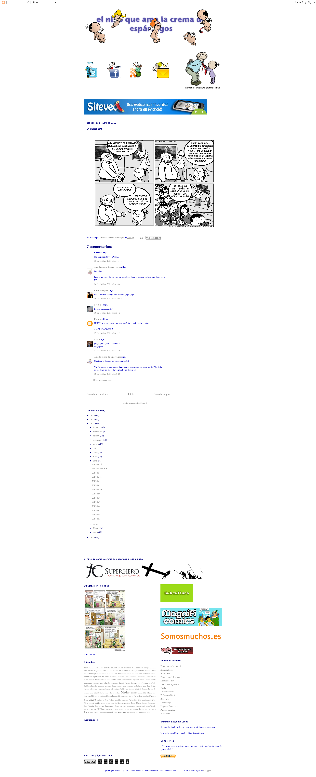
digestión (135, 679)
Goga (114, 686)
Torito (86, 712)
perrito (153, 700)
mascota (146, 692)
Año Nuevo (88, 670)
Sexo (96, 706)
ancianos (152, 668)
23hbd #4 (96, 514)
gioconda (101, 686)
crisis (108, 679)
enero (95, 532)
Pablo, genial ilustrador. (171, 677)
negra (115, 696)
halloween (142, 686)
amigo (146, 667)
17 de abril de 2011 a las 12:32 (108, 333)
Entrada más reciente (97, 394)
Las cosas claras (167, 691)
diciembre (97, 427)
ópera (86, 700)
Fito (153, 682)
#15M (86, 667)
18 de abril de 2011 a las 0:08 (107, 373)
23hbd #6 (96, 506)
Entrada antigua (162, 394)
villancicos (146, 712)
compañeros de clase (99, 676)
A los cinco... (166, 673)
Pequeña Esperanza (169, 706)
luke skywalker (114, 693)
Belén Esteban (122, 670)
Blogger (206, 770)
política (97, 703)
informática (115, 689)
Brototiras (164, 698)
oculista (146, 696)
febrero (96, 528)
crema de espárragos (97, 679)
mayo (95, 456)
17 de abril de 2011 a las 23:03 (108, 350)
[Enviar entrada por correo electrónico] (141, 237)
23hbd (107, 667)
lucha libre (104, 693)
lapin (91, 693)
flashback (87, 686)
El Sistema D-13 (167, 695)
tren (99, 712)
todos (154, 709)
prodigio (114, 703)
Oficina (152, 695)
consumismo (141, 677)
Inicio (131, 394)
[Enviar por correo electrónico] (147, 238)
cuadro (113, 679)
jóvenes (131, 689)
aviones (110, 671)
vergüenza (130, 712)
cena (136, 674)
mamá (140, 693)
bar (114, 671)
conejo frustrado (130, 677)
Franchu (98, 318)
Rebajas (121, 703)
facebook (114, 683)
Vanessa (122, 712)
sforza (101, 706)
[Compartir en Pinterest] (159, 238)
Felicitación (146, 683)
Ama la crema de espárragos (107, 266)
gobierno (108, 686)
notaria (123, 696)
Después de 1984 (168, 680)
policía (91, 703)
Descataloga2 (166, 702)
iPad (121, 689)
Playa (86, 703)
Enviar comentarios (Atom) (135, 402)
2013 (92, 415)
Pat (139, 699)
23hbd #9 (96, 493)
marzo (96, 523)
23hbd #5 (96, 510)
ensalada (96, 683)
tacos (148, 706)
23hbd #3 (96, 518)
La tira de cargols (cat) (170, 684)
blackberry (132, 671)
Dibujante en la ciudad (170, 666)
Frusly (163, 687)
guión (136, 686)
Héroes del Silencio (91, 689)
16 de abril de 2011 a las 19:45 (108, 298)
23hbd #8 (96, 497)
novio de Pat (131, 696)
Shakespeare (109, 706)
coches (145, 673)
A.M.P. (97, 339)
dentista (129, 679)
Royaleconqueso (101, 290)
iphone (125, 689)
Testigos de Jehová (131, 709)
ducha (153, 679)
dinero (142, 679)
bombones (140, 670)
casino (123, 674)
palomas (125, 700)
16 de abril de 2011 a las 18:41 (108, 284)
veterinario (138, 712)
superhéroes (131, 706)
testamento (119, 709)
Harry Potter (151, 686)
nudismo (140, 696)
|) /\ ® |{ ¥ (98, 304)
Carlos (111, 674)
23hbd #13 (97, 476)
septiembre (98, 439)
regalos (127, 703)
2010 (92, 537)
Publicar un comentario (101, 379)
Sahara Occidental (149, 703)
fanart (121, 683)
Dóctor (147, 679)
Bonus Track (150, 670)
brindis (86, 674)
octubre (96, 435)
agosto (96, 444)
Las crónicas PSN (99, 468)
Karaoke (145, 689)
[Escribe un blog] (150, 238)
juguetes (138, 689)
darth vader (121, 679)
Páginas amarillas (115, 700)
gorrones (119, 686)
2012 (92, 419)
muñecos (103, 696)
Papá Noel (133, 700)
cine (140, 673)
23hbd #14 (97, 472)
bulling (92, 673)
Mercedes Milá (89, 696)
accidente (127, 667)
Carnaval (117, 673)
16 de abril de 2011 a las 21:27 (108, 312)
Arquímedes (98, 671)
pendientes (146, 700)
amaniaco (139, 667)
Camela (98, 674)
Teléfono (101, 708)
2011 (92, 423)
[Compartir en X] (153, 238)
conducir (121, 677)
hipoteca (102, 689)
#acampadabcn (94, 668)
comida (87, 676)
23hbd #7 (96, 501)
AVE (104, 670)
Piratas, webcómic (168, 709)
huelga (107, 689)
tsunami (104, 712)
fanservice (135, 682)
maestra (134, 692)
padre (92, 699)
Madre (125, 692)
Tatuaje (153, 706)
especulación (105, 683)
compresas (113, 677)
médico (153, 693)
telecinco (93, 709)
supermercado (140, 706)
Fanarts (127, 683)
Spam (117, 706)
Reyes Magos (136, 703)
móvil (97, 696)
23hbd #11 (97, 485)
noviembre (98, 431)
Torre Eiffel (94, 712)
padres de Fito (102, 700)
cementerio (130, 674)
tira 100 (148, 709)
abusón (120, 667)
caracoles (104, 674)
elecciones (88, 683)
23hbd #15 (97, 464)
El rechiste (165, 713)
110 (101, 668)
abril (95, 460)
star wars (123, 706)
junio (95, 452)
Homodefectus (166, 669)
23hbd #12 (97, 481)
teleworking (110, 709)
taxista (86, 709)
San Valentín (89, 706)
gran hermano (128, 686)
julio (95, 448)
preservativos (105, 703)
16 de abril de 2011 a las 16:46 (108, 260)
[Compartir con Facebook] (156, 238)
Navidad (109, 696)
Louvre (97, 692)
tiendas (141, 709)
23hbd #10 (97, 489)
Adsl (133, 668)
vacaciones (112, 712)
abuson (114, 667)
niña (119, 696)
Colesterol (152, 674)
